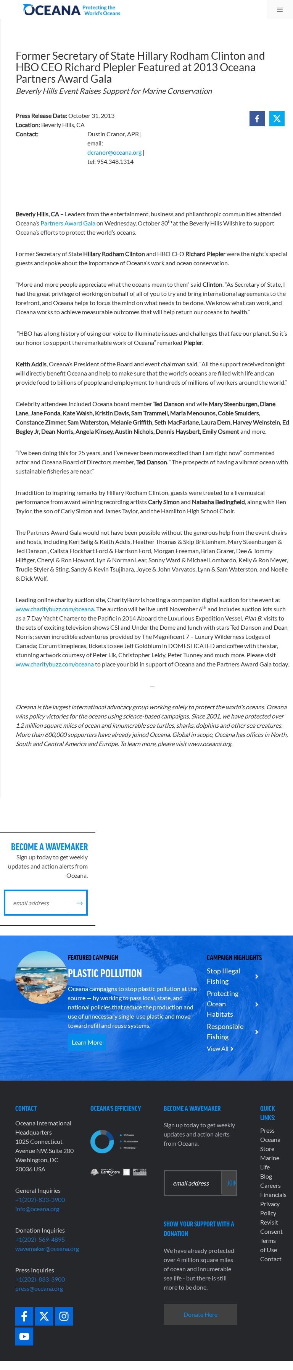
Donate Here (200, 1314)
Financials (273, 1194)
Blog (266, 1176)
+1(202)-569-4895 (40, 1239)
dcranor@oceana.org (114, 152)
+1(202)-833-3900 (40, 1199)
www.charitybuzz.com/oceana (55, 608)
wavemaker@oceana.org (47, 1248)
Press (267, 1130)
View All (218, 1048)
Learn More (87, 1042)
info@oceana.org (37, 1208)
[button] (257, 118)
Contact (271, 1258)
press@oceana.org (39, 1288)
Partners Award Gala (67, 223)
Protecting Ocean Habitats (222, 1003)
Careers (270, 1185)
